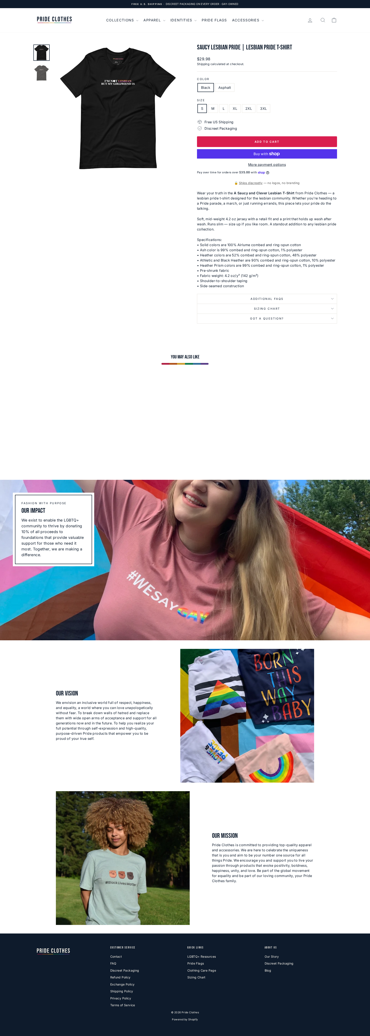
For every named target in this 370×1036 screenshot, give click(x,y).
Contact (116, 956)
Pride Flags (214, 20)
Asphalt (224, 87)
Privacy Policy (120, 998)
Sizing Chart (267, 308)
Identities (182, 20)
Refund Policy (120, 977)
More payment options (267, 164)
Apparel (152, 20)
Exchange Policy (122, 984)
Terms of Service (122, 1005)
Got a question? (267, 318)
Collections (120, 20)
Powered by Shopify (185, 1019)
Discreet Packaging (124, 970)
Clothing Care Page (201, 970)
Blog (268, 970)
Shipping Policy (121, 991)
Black (205, 87)
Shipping (203, 64)
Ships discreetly (251, 183)
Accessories (246, 20)
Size (201, 100)
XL (235, 108)
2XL (248, 108)
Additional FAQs (267, 298)
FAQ (113, 963)
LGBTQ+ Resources (201, 956)
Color (203, 79)
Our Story (272, 956)
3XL (263, 108)
